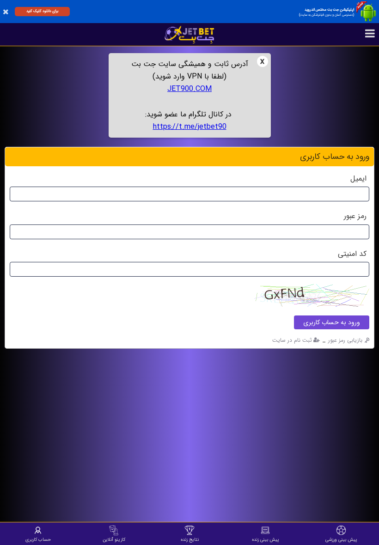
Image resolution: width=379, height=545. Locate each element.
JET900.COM (189, 89)
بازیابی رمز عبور (345, 340)
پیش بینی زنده (265, 539)
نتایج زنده (190, 539)
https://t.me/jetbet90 (189, 127)
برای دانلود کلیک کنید (42, 11)
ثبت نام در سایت (292, 340)
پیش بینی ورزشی (341, 539)
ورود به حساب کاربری (331, 322)
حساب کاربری (38, 539)
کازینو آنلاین (114, 539)
